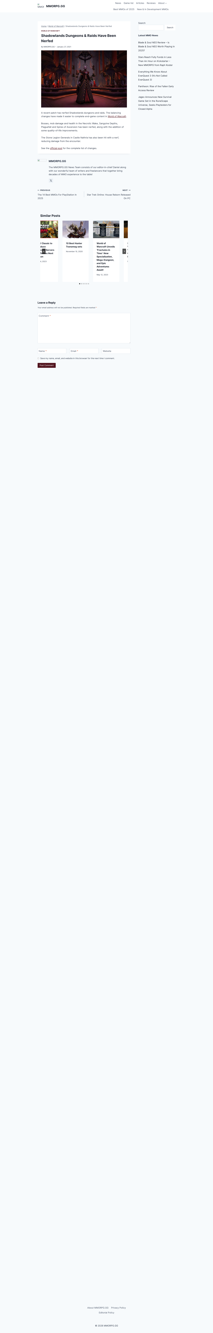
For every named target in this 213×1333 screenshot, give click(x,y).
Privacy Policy (118, 1307)
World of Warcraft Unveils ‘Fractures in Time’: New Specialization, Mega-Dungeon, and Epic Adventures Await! (106, 256)
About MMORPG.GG (97, 1307)
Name (43, 351)
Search (142, 23)
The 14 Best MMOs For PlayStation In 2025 (57, 194)
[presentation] (45, 229)
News (118, 3)
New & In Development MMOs (153, 9)
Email (74, 351)
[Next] (124, 251)
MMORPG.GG (49, 47)
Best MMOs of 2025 (123, 9)
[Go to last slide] (44, 251)
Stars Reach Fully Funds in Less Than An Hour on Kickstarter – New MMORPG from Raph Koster (155, 61)
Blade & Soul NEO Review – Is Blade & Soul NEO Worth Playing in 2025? (156, 46)
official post (56, 148)
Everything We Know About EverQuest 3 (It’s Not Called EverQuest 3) (152, 75)
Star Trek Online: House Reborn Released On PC (108, 194)
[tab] (79, 283)
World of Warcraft (50, 31)
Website (107, 351)
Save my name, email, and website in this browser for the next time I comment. (77, 358)
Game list (128, 3)
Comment (45, 316)
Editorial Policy (106, 1312)
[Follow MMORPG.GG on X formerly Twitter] (51, 180)
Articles (140, 3)
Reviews (151, 3)
